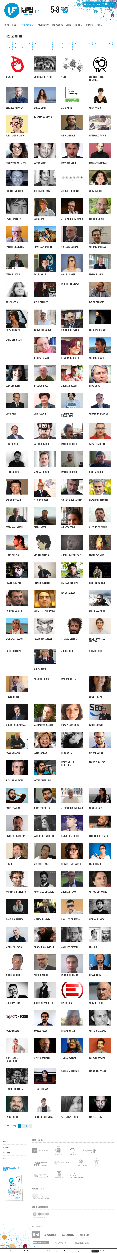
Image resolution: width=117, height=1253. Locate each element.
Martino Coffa (68, 679)
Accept (95, 1251)
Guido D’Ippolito (42, 808)
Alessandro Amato (15, 135)
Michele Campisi (41, 555)
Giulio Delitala (41, 864)
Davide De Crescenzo (16, 836)
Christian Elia (13, 1002)
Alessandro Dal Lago (72, 808)
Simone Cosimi (96, 752)
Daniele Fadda (40, 1030)
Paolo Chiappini (13, 651)
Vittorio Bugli (41, 499)
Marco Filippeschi (98, 1070)
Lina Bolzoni (40, 413)
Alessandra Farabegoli (12, 1060)
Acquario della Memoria (97, 78)
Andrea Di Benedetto (16, 891)
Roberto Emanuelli (43, 1002)
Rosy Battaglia (13, 302)
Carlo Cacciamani (14, 527)
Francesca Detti (97, 864)
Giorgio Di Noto (96, 919)
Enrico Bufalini (13, 499)
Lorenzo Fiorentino (43, 1116)
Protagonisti (28, 24)
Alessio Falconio (97, 1030)
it (103, 4)
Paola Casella (68, 592)
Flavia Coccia (12, 697)
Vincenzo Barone (69, 246)
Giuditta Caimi (68, 527)
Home (6, 24)
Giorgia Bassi (68, 274)
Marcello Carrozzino (44, 610)
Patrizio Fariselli (42, 1058)
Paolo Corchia (13, 752)
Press (99, 24)
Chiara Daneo (95, 808)
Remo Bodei (94, 385)
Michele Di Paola (14, 947)
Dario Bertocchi (14, 339)
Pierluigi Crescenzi (15, 780)
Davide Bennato (96, 302)
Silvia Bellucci (41, 302)
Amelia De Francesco (44, 836)
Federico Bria (12, 471)
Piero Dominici (41, 975)
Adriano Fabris (96, 1002)
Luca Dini (93, 947)
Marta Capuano (96, 555)
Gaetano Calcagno (98, 527)
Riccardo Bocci (41, 385)
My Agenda (57, 24)
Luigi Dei (10, 864)
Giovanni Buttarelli (99, 499)
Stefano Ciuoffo (97, 651)
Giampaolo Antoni (97, 135)
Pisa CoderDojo (41, 679)
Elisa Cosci (66, 752)
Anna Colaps (95, 697)
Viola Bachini (95, 191)
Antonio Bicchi (96, 358)
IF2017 (15, 24)
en (106, 4)
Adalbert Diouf (13, 975)
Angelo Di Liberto (14, 919)
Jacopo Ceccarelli (43, 638)
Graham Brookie (42, 471)
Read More (103, 1251)
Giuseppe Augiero (14, 191)
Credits (6, 1158)
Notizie (78, 24)
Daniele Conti (96, 724)
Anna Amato (95, 107)
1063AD (9, 77)
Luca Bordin (12, 444)
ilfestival (98, 4)
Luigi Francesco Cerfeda (97, 640)
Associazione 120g (43, 77)
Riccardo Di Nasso (70, 919)
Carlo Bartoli (13, 274)
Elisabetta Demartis (71, 864)
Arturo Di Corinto (98, 891)
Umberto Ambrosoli (43, 117)
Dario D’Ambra (13, 808)
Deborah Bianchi (42, 358)
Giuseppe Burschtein (71, 499)
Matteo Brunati (69, 471)
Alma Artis (66, 107)
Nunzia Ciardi (40, 669)
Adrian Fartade (68, 1058)
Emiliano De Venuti (98, 836)
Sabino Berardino (42, 330)
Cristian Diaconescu (44, 947)
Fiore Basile (40, 274)
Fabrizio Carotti (14, 610)
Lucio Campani (13, 555)
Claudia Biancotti (70, 358)
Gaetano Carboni (69, 583)
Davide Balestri (13, 219)
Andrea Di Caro (68, 891)
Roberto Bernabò (70, 330)
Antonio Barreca (97, 246)
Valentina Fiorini (69, 1116)
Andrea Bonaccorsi (99, 413)
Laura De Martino (70, 836)
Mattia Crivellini (42, 780)
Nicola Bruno (96, 471)
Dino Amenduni (68, 135)
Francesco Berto (97, 330)
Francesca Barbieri (43, 246)
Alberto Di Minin (42, 919)
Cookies (6, 1153)
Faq (4, 1142)
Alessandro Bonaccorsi (67, 415)
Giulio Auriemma (42, 191)
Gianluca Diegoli (69, 947)
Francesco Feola (14, 1089)
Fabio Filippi (12, 1116)
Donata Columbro (70, 724)
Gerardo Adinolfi (14, 107)
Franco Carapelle (43, 583)
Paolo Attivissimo (98, 163)
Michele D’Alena (97, 762)
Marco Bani (39, 219)
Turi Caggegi (40, 527)
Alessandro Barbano (72, 219)
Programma (43, 24)
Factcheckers (12, 1030)
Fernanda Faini (68, 1030)
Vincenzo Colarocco (16, 724)
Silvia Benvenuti (14, 330)
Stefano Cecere (69, 638)
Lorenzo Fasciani (97, 1058)
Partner (89, 24)
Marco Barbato (96, 219)
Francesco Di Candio (44, 891)
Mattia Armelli (41, 163)
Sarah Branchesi (97, 444)
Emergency (66, 1002)
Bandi (69, 24)
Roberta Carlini (97, 583)
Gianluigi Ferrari (70, 1070)
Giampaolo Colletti (43, 724)
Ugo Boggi (11, 413)
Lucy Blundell (13, 385)
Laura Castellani (14, 638)
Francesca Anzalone (16, 163)
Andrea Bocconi (69, 385)
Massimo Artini (68, 163)
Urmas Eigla (95, 975)
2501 (63, 77)
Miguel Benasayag (70, 284)
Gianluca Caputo (14, 583)
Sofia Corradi (40, 752)
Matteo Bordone (42, 444)
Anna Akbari (40, 107)
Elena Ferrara (41, 1089)
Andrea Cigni (67, 651)
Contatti (6, 1147)
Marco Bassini (96, 274)
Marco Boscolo (69, 444)
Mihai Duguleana (69, 975)
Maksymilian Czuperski (67, 764)
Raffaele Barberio (15, 246)
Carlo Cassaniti (97, 610)
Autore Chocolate (70, 191)
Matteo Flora (95, 1116)
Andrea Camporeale (71, 555)
